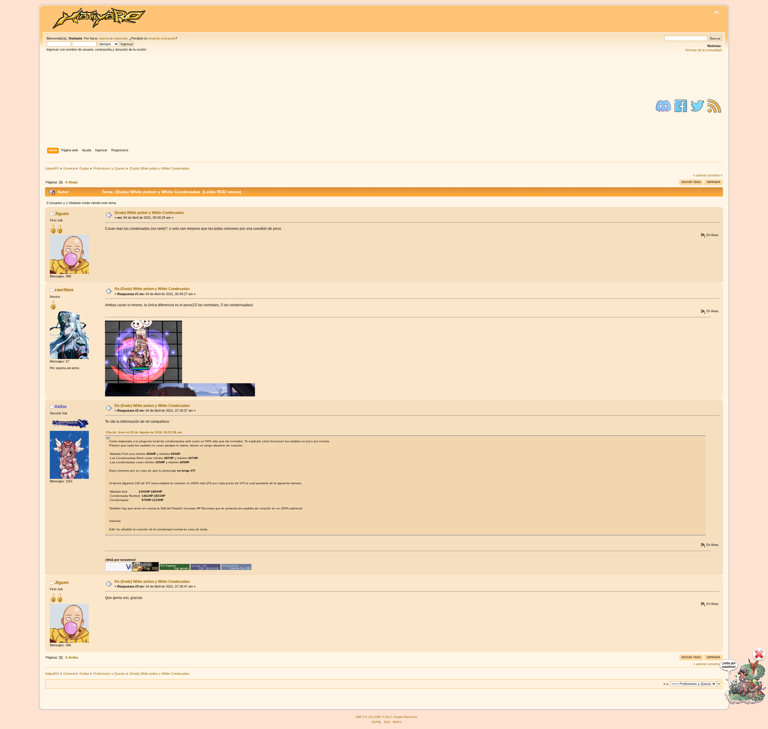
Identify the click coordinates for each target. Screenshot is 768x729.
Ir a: (666, 684)
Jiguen (62, 213)
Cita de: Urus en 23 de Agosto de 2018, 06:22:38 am (144, 432)
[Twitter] (697, 106)
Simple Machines (405, 717)
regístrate (120, 38)
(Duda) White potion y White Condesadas (149, 213)
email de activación (162, 38)
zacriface (64, 289)
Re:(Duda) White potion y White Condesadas (152, 289)
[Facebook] (681, 106)
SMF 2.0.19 (364, 717)
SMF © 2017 (383, 717)
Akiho (60, 406)
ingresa (104, 38)
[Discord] (663, 106)
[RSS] (714, 106)
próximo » (715, 175)
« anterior (700, 175)
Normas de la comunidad (703, 50)
